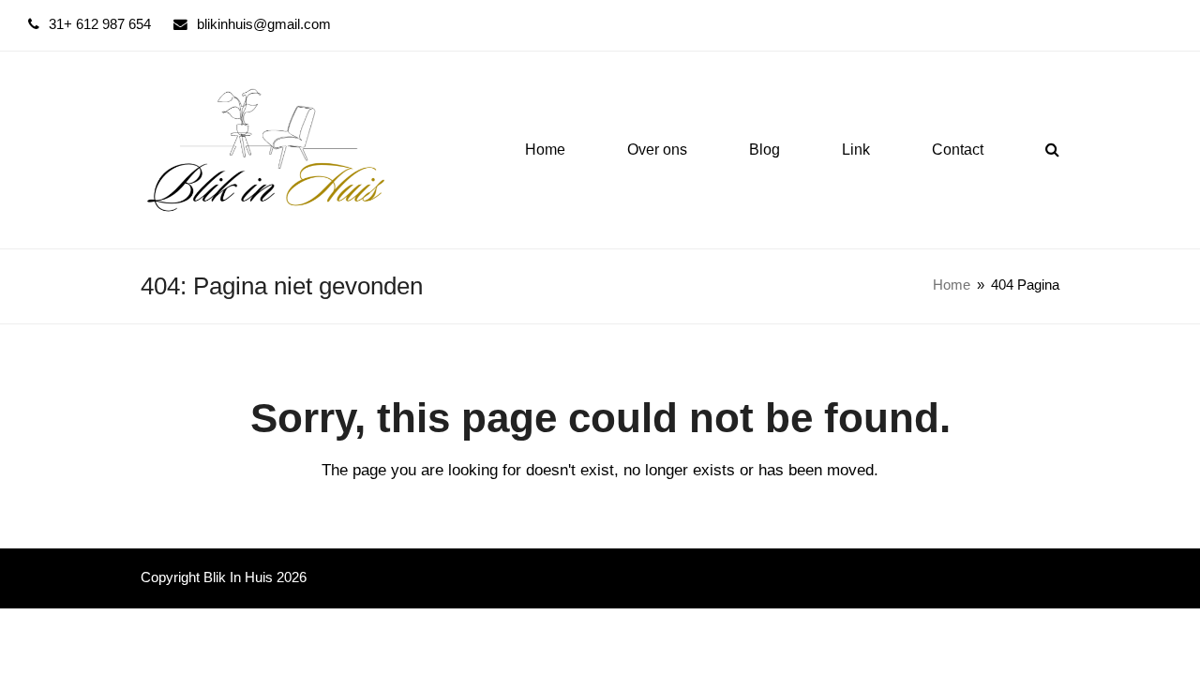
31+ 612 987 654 (100, 24)
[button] (1052, 150)
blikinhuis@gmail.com (264, 24)
